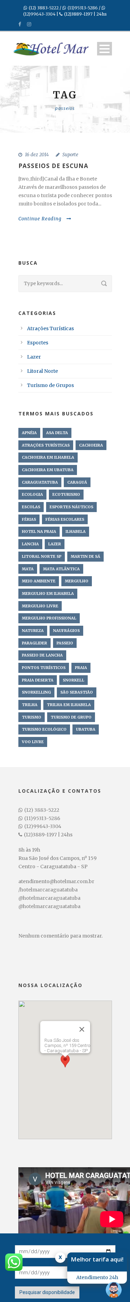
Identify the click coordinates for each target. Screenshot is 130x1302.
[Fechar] (81, 1029)
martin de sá (85, 556)
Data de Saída (30, 1261)
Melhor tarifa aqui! (97, 1259)
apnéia (29, 432)
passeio (65, 643)
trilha (29, 704)
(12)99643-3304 (39, 14)
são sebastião (76, 692)
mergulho (76, 581)
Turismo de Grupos (50, 385)
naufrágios (66, 630)
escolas (31, 506)
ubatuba (85, 729)
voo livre (33, 741)
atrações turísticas (46, 445)
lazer (54, 544)
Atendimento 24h (97, 1277)
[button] (65, 1063)
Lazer (34, 357)
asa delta (57, 432)
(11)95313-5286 (83, 7)
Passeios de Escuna (53, 166)
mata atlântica (61, 568)
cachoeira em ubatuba (47, 469)
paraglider (34, 643)
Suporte (70, 155)
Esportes (37, 343)
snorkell (73, 680)
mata (28, 568)
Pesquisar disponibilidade (47, 1292)
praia (81, 667)
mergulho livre (40, 606)
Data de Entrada (32, 1239)
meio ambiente (38, 581)
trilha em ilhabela (69, 704)
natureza (33, 630)
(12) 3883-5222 (44, 7)
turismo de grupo (71, 717)
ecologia (32, 494)
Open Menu (104, 48)
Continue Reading (39, 219)
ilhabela (76, 531)
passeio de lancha (42, 655)
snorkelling (36, 692)
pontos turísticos (44, 667)
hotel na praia (39, 531)
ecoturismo (66, 494)
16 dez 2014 (37, 155)
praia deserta (37, 680)
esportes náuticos (71, 506)
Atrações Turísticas (50, 328)
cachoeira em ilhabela (48, 457)
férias (29, 519)
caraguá (77, 482)
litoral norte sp (41, 556)
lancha (30, 544)
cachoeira (91, 445)
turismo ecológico (44, 729)
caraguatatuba (40, 482)
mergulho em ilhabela (48, 593)
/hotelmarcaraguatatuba (48, 890)
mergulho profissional (49, 618)
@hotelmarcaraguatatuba (49, 898)
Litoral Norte (42, 371)
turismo (31, 717)
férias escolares (64, 519)
